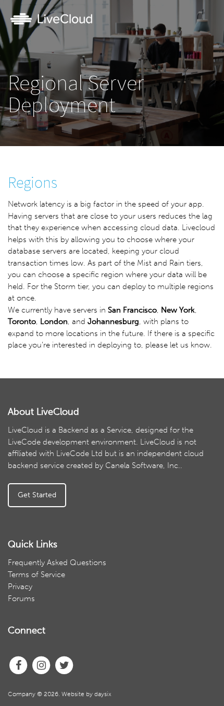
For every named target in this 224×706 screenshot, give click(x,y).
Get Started (37, 494)
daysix (102, 694)
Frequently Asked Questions (57, 562)
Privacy (20, 586)
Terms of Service (36, 574)
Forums (21, 598)
